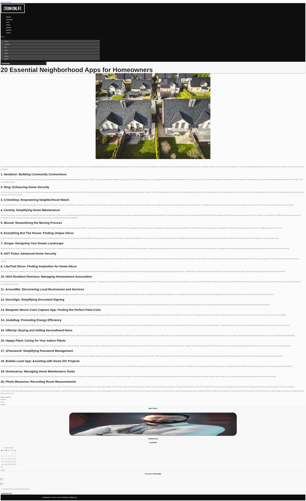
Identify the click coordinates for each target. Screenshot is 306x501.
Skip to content (6, 2)
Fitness (6, 50)
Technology (7, 44)
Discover (6, 41)
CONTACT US (72, 497)
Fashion (8, 32)
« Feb (3, 470)
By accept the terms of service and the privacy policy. (16, 489)
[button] (50, 37)
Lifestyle (6, 53)
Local (5, 47)
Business (6, 56)
